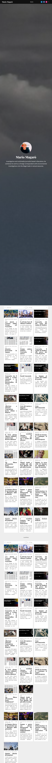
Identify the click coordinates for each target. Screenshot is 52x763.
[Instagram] (46, 2)
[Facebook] (44, 2)
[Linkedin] (42, 2)
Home (31, 2)
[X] (49, 2)
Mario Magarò (7, 2)
